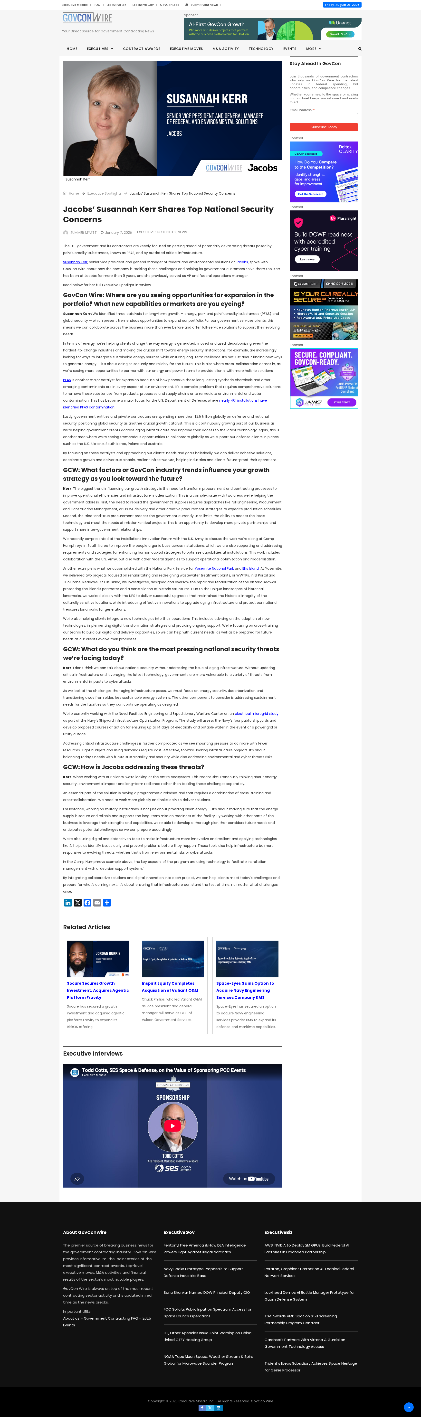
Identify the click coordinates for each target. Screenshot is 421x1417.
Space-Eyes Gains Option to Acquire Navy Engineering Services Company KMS (245, 990)
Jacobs (242, 262)
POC (97, 5)
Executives (97, 48)
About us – (73, 1318)
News (182, 232)
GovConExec (169, 5)
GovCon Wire (262, 1401)
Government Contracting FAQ (111, 1318)
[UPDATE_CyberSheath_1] (324, 309)
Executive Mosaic (74, 5)
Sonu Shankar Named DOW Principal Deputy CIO (207, 1292)
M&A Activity (226, 48)
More (311, 48)
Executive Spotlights (104, 193)
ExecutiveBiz (278, 1232)
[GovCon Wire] (87, 18)
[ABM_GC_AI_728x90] (273, 29)
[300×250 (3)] (324, 240)
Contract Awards (142, 48)
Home (72, 48)
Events (290, 48)
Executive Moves (186, 48)
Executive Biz (116, 5)
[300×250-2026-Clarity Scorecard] (324, 172)
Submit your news (204, 5)
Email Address (302, 110)
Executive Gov (143, 5)
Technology (261, 48)
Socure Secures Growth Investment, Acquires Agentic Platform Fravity (98, 990)
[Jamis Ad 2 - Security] (324, 378)
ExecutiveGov (179, 1232)
